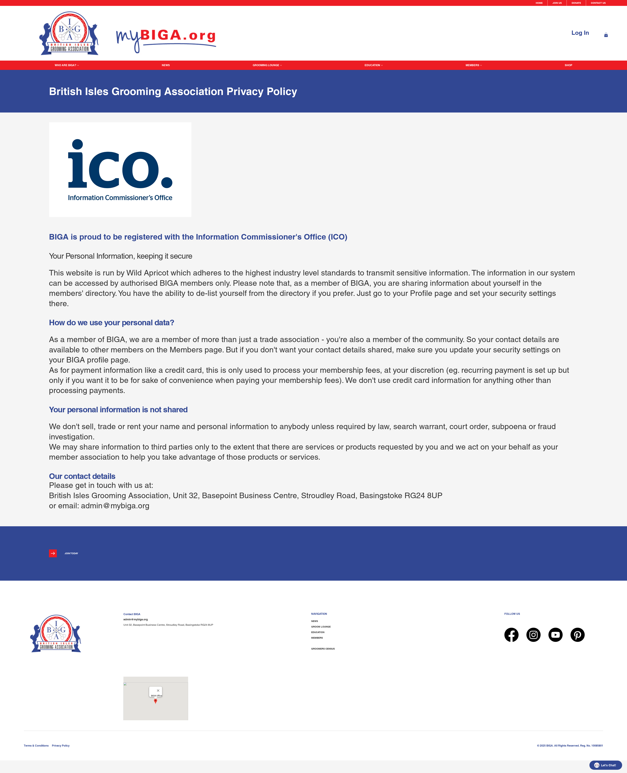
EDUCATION (317, 632)
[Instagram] (533, 635)
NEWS (314, 621)
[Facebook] (511, 635)
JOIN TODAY (71, 553)
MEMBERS (317, 637)
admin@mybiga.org (115, 505)
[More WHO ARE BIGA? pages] (78, 65)
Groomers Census (323, 648)
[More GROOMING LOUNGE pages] (281, 65)
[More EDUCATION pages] (382, 65)
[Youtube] (555, 635)
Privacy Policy (61, 745)
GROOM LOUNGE (321, 626)
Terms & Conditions (36, 745)
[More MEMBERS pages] (481, 65)
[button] (606, 34)
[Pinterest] (578, 635)
